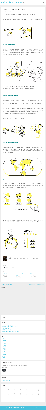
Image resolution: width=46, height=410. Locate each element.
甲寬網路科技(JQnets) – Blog (12, 2)
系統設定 (4, 354)
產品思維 (3, 356)
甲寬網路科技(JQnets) (6, 380)
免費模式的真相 (5, 273)
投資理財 (4, 343)
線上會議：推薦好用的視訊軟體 (7, 325)
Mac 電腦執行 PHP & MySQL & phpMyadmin (10, 326)
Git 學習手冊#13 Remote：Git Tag (8, 329)
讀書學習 (4, 349)
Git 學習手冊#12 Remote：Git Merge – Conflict (11, 331)
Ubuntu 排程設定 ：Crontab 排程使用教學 (37, 284)
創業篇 (11, 11)
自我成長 (4, 348)
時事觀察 (4, 345)
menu (43, 2)
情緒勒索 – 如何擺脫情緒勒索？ (7, 284)
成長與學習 (4, 340)
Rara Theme (29, 407)
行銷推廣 (3, 357)
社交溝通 (4, 346)
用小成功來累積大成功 (6, 328)
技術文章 (3, 351)
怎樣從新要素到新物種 (33, 273)
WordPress (38, 407)
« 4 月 (3, 399)
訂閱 (4, 370)
